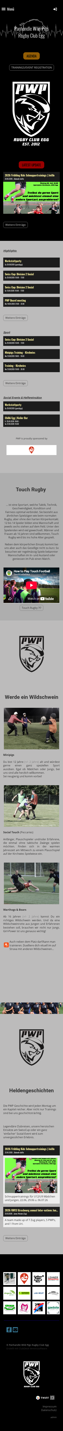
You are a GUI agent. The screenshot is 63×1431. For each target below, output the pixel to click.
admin (53, 1417)
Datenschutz (49, 1410)
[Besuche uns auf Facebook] (9, 1330)
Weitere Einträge (15, 225)
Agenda (31, 55)
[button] (31, 262)
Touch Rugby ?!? (31, 608)
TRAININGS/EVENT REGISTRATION (31, 67)
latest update (31, 164)
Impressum (50, 1406)
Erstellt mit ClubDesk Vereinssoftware (26, 1348)
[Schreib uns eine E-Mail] (15, 1330)
